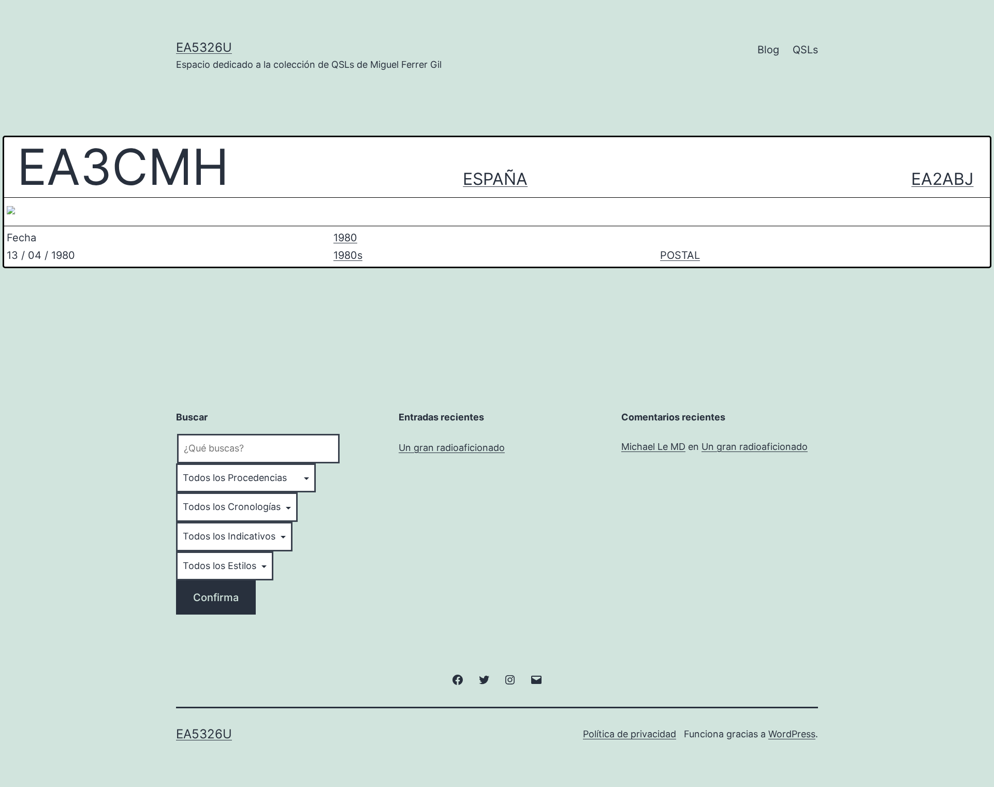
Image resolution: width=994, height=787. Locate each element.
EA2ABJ (942, 179)
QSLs (805, 49)
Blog (768, 49)
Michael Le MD (653, 446)
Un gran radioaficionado (452, 447)
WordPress (791, 733)
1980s (347, 255)
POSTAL (680, 255)
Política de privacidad (629, 733)
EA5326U (204, 47)
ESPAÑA (495, 179)
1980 (345, 237)
